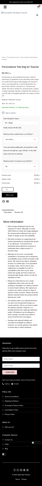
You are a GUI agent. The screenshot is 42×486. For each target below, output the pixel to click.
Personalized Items (13, 57)
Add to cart (9, 195)
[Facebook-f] (14, 470)
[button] (37, 15)
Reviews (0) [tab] (19, 212)
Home (4, 57)
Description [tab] (8, 212)
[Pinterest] (27, 470)
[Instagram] (17, 470)
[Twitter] (21, 470)
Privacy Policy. (31, 380)
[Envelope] (24, 470)
